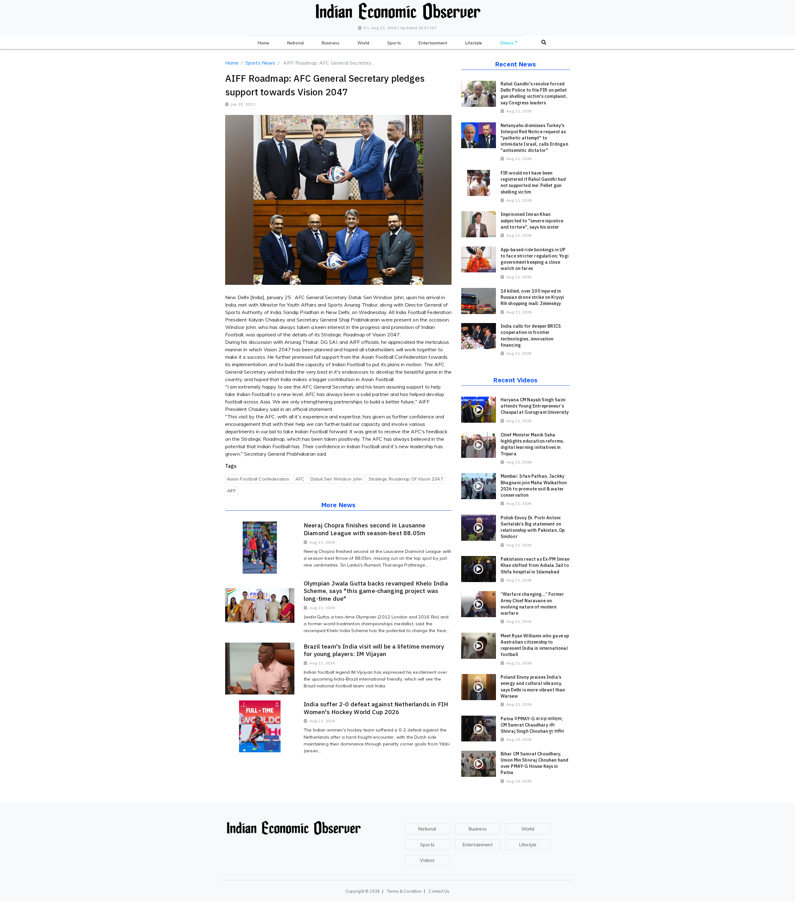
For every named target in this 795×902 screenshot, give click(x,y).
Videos (427, 860)
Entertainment (478, 845)
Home (232, 63)
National (427, 829)
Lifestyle (527, 845)
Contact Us (439, 891)
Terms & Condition (404, 891)
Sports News (260, 63)
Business (478, 829)
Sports (427, 845)
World (527, 829)
